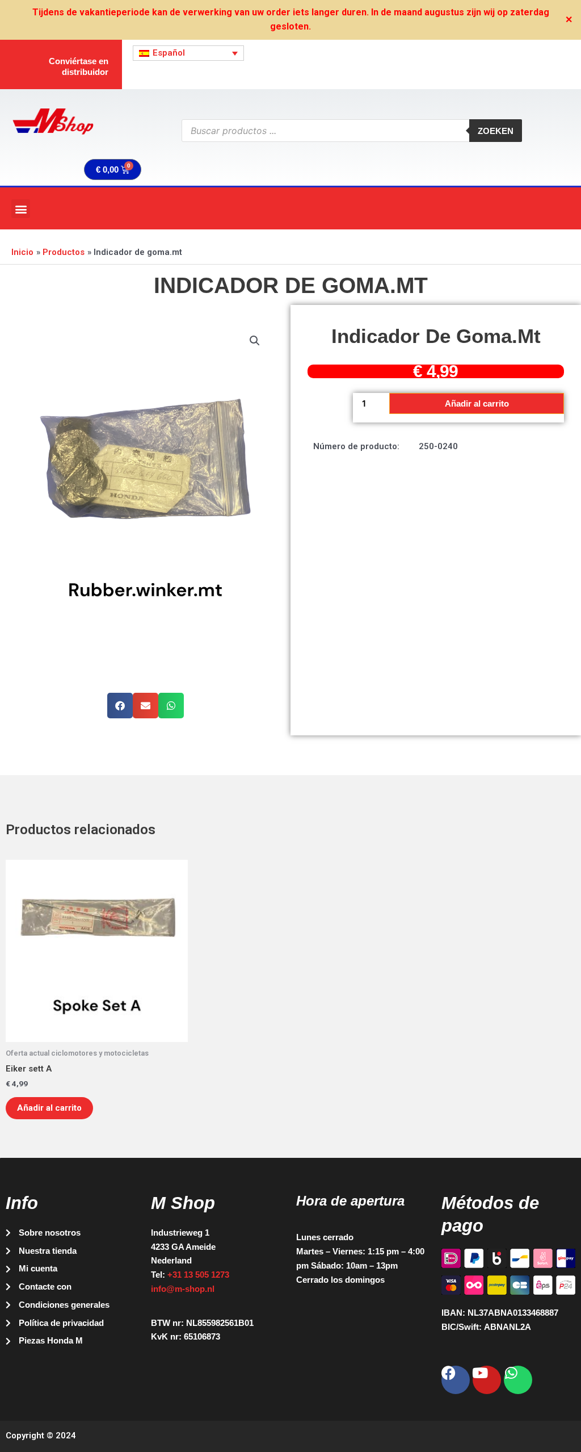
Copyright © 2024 (41, 1435)
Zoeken (495, 131)
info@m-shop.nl (182, 1289)
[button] (20, 208)
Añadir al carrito (477, 403)
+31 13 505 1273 (198, 1274)
